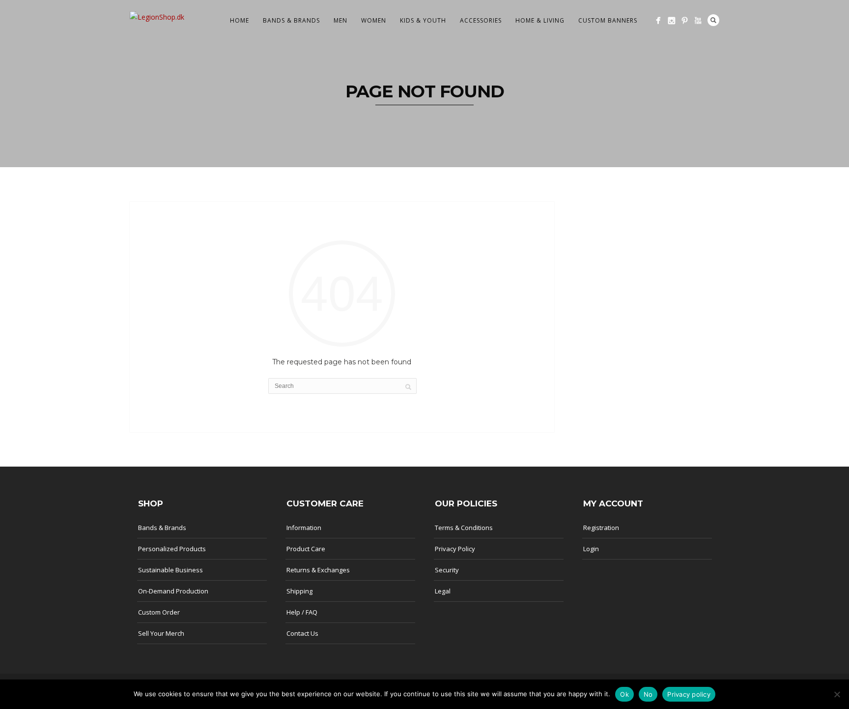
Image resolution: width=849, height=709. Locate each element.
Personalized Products (172, 548)
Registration (601, 527)
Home (239, 20)
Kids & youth (423, 20)
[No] (837, 694)
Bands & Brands (291, 20)
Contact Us (302, 633)
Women (373, 20)
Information (303, 527)
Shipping (299, 591)
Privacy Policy (455, 548)
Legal (443, 591)
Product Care (305, 548)
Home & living (540, 20)
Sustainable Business (170, 569)
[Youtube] (698, 20)
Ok (624, 694)
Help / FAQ (301, 612)
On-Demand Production (173, 591)
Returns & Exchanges (318, 569)
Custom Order (159, 612)
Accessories (481, 20)
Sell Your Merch (161, 633)
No (648, 694)
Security (447, 569)
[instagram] (671, 20)
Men (340, 20)
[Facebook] (658, 20)
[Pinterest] (685, 20)
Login (591, 548)
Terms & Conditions (464, 527)
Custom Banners (607, 20)
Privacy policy (688, 694)
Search (713, 20)
